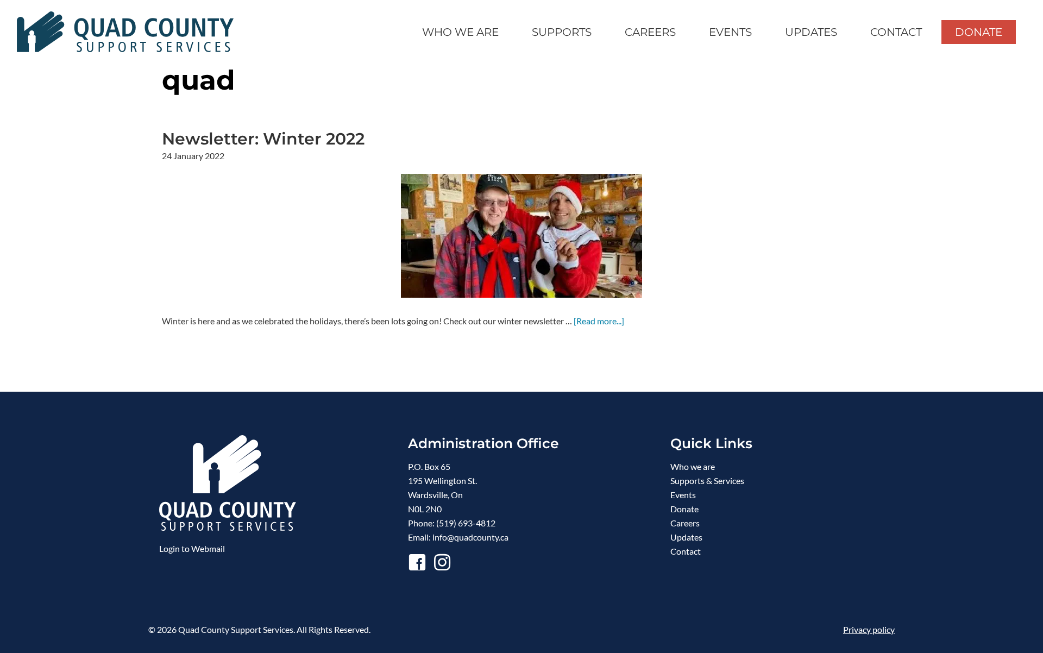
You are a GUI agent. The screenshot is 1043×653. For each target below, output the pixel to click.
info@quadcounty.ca (470, 537)
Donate (684, 509)
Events (683, 494)
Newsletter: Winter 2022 (263, 139)
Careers (685, 523)
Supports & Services (707, 480)
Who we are (692, 466)
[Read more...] (599, 321)
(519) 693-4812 (465, 523)
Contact (685, 551)
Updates (686, 537)
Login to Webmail (192, 548)
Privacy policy (869, 629)
